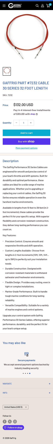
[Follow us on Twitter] (10, 421)
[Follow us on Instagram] (15, 421)
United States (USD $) (13, 407)
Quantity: (7, 122)
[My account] (42, 5)
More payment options (26, 148)
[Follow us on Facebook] (5, 421)
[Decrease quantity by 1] (16, 123)
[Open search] (37, 5)
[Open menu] (4, 6)
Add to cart (26, 132)
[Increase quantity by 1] (31, 123)
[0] (48, 5)
